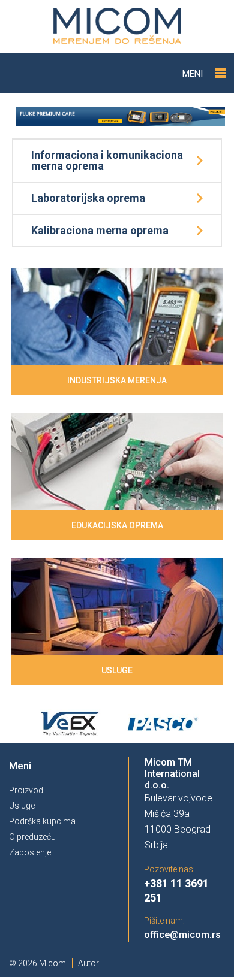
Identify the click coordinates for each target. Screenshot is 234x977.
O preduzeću (32, 837)
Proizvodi (27, 790)
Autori (89, 963)
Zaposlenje (30, 852)
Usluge (22, 805)
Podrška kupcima (42, 821)
